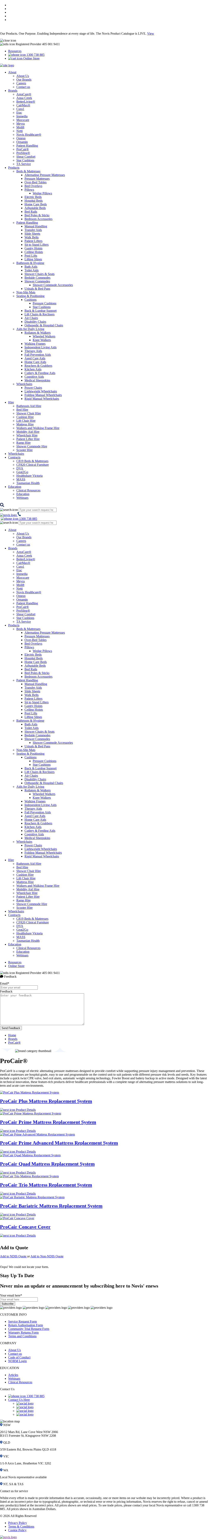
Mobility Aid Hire (27, 431)
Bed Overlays (33, 186)
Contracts (14, 457)
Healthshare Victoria (29, 475)
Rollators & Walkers (37, 332)
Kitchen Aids (32, 369)
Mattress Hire (25, 424)
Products (13, 167)
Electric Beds (33, 197)
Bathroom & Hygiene (30, 263)
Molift (20, 127)
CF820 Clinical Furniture (32, 464)
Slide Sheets (32, 233)
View (150, 33)
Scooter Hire (24, 450)
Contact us (23, 87)
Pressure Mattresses (37, 178)
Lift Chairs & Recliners (39, 314)
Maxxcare (22, 120)
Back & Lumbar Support (40, 310)
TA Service (23, 164)
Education (14, 486)
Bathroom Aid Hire (28, 406)
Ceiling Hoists (33, 252)
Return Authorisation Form (25, 1325)
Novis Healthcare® (28, 134)
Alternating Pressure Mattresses (44, 175)
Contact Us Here (19, 1399)
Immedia (22, 116)
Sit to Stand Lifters (36, 244)
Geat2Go (22, 472)
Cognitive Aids (34, 376)
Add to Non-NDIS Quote (46, 1256)
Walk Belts (31, 237)
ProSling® (23, 153)
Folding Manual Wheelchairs (43, 395)
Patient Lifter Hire (28, 439)
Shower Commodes (37, 281)
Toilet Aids (31, 270)
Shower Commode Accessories (53, 285)
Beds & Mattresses (28, 171)
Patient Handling (27, 145)
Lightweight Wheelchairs (40, 391)
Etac (19, 112)
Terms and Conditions (22, 1336)
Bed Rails (30, 211)
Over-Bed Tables (35, 182)
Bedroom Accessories (38, 219)
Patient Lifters (33, 241)
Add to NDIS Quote (13, 1256)
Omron (21, 138)
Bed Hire (22, 409)
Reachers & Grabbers (38, 365)
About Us (22, 76)
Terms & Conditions (21, 1526)
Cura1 (20, 109)
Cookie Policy (17, 1530)
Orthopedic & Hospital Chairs (43, 325)
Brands (12, 90)
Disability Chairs (35, 321)
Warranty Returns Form (23, 1332)
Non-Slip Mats (25, 292)
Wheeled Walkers (44, 336)
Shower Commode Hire (31, 446)
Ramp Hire (23, 442)
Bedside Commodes (37, 277)
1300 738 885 (35, 54)
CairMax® (23, 105)
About (12, 72)
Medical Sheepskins (37, 380)
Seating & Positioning (30, 296)
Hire (11, 402)
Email (4, 983)
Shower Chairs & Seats (39, 274)
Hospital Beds (33, 200)
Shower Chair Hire (28, 413)
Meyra (20, 123)
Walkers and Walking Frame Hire (37, 428)
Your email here (11, 1295)
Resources (14, 51)
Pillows (29, 189)
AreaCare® (23, 94)
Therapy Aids (33, 351)
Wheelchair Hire (27, 435)
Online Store (31, 58)
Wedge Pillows (42, 193)
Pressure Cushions (44, 303)
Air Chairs (31, 318)
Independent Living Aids (40, 347)
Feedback (6, 991)
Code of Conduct (19, 1357)
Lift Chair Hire (26, 420)
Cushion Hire (25, 417)
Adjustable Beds (35, 208)
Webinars (22, 497)
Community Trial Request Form (28, 1329)
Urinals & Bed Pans (37, 288)
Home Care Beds (35, 204)
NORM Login (17, 1361)
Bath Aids (30, 266)
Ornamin (22, 142)
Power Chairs (33, 387)
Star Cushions (25, 160)
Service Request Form (22, 1321)
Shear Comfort (25, 156)
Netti (19, 131)
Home (12, 1035)
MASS (20, 479)
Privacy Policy (17, 1523)
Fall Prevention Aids (37, 354)
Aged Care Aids (34, 358)
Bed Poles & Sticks (36, 215)
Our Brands (23, 79)
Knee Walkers (42, 340)
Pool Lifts (30, 255)
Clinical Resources (28, 490)
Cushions (30, 299)
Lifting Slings (33, 259)
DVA (19, 468)
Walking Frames (35, 343)
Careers (21, 83)
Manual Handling (35, 226)
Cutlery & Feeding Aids (39, 373)
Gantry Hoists (33, 248)
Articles (13, 1375)
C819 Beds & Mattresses (32, 461)
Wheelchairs (24, 384)
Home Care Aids (35, 362)
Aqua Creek (24, 98)
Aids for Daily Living (30, 329)
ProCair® (22, 149)
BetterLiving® (25, 101)
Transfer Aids (33, 230)
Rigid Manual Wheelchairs (41, 398)
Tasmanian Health (28, 483)
